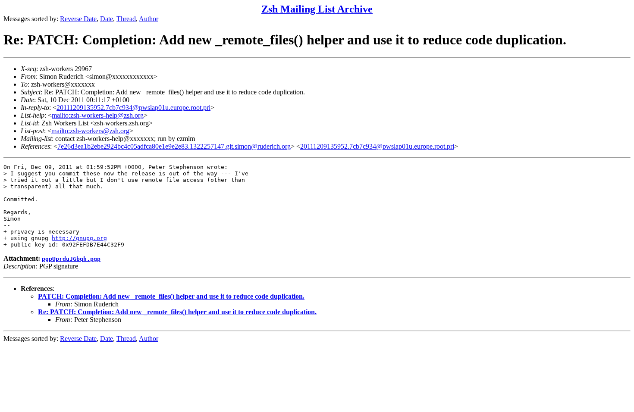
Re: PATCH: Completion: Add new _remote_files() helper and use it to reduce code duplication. (177, 311)
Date (106, 18)
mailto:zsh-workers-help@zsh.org (98, 115)
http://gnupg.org (79, 238)
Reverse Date (78, 18)
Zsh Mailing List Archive (317, 9)
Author (148, 18)
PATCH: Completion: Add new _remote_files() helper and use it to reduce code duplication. (171, 296)
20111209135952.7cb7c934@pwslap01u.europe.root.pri (133, 107)
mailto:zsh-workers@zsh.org (90, 130)
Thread (126, 18)
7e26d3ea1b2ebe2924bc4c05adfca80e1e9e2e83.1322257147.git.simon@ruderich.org (174, 146)
